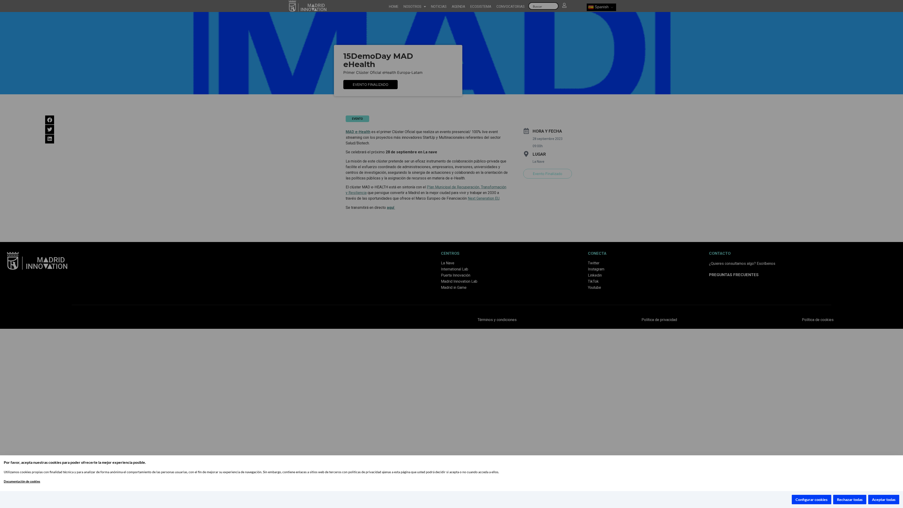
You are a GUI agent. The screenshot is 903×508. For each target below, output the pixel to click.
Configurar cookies (812, 499)
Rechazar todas (850, 499)
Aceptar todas (883, 499)
